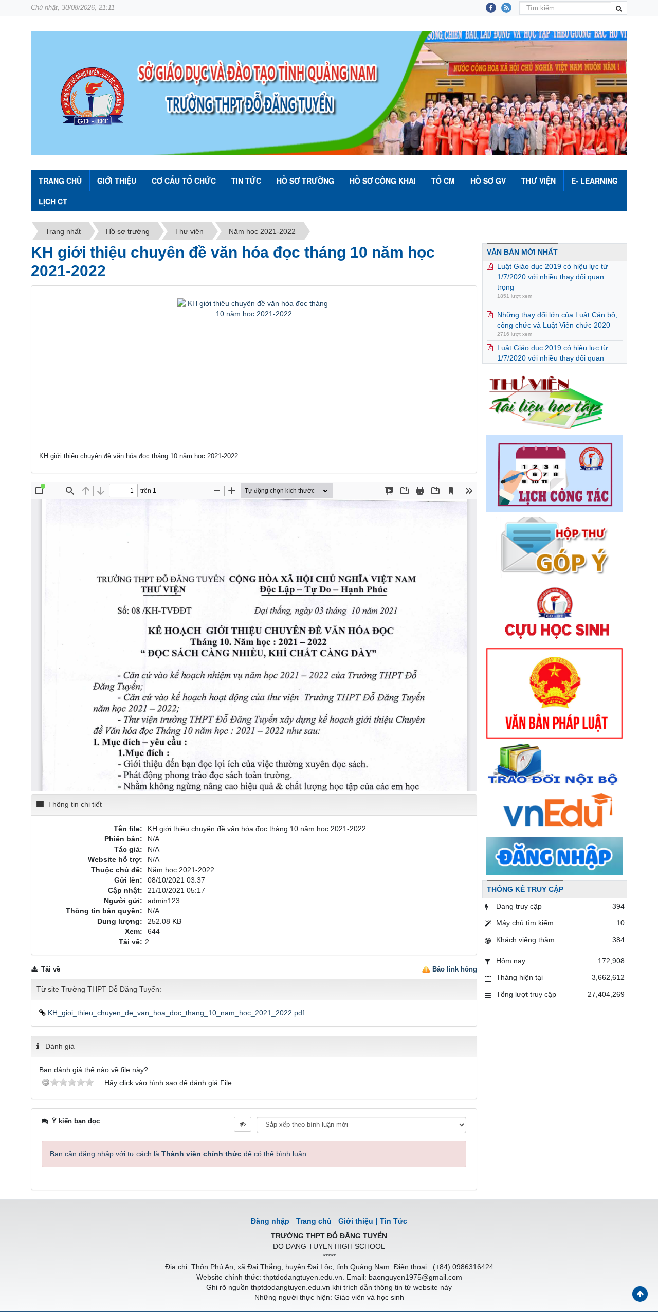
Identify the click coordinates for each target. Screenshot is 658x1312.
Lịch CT (53, 201)
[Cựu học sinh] (554, 612)
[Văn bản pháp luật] (554, 693)
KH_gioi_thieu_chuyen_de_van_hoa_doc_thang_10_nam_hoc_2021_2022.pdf (175, 1013)
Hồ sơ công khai (383, 180)
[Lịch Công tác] (554, 473)
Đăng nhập (270, 1221)
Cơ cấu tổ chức (184, 180)
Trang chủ (314, 1221)
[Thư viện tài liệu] (554, 401)
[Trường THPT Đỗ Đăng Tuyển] (93, 97)
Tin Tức (246, 180)
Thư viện (538, 180)
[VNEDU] (554, 811)
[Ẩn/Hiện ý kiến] (242, 1124)
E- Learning (594, 180)
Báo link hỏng (454, 969)
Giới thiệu (116, 180)
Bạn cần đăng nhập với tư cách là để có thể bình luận (178, 1153)
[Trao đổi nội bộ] (554, 765)
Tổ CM (443, 180)
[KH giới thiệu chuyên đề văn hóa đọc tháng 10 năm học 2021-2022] (254, 374)
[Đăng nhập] (554, 855)
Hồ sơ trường (305, 180)
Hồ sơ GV (488, 180)
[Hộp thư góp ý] (554, 547)
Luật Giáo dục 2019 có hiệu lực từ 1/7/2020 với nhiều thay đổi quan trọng (552, 339)
